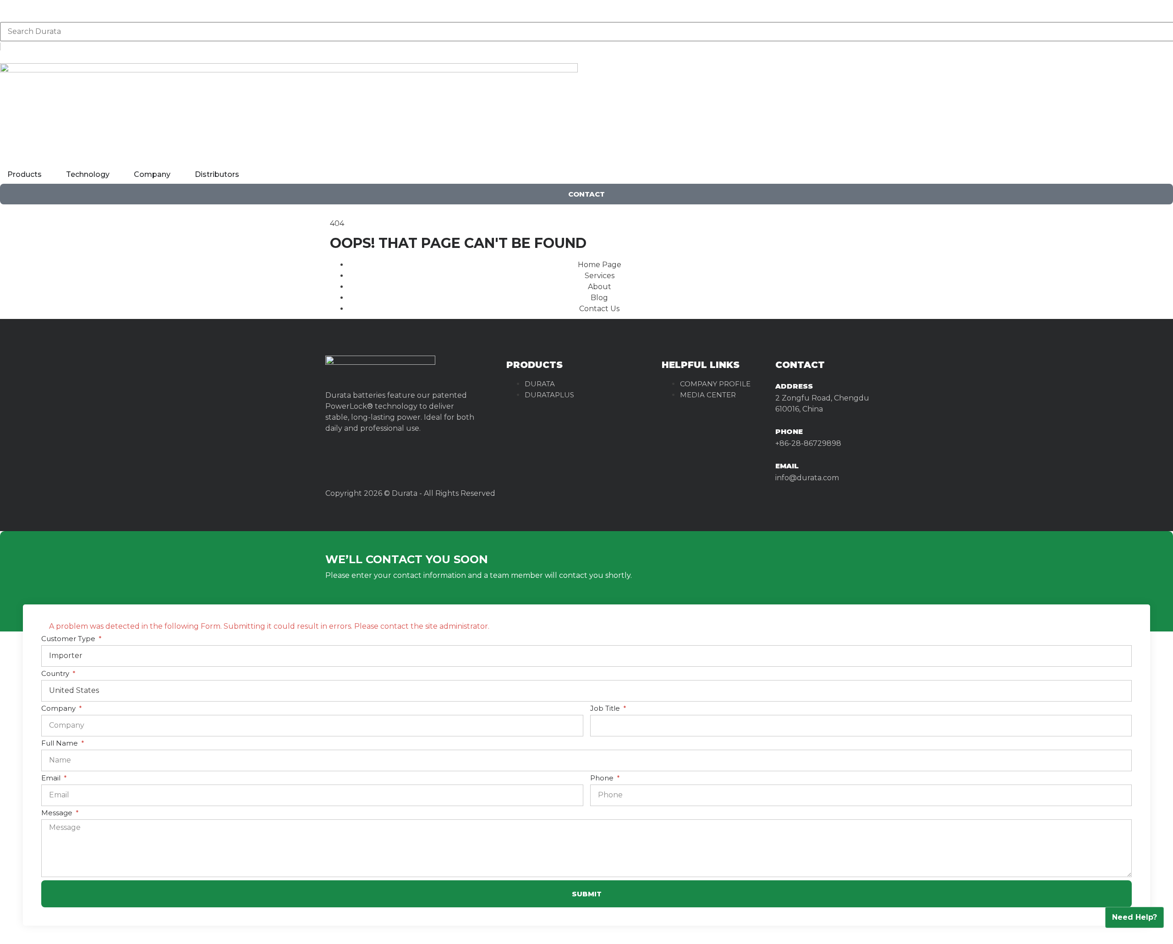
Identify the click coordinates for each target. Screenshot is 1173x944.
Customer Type (69, 639)
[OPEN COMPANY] (176, 174)
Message (57, 813)
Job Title (606, 709)
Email (51, 778)
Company (59, 709)
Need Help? (1134, 917)
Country (56, 674)
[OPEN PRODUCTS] (47, 174)
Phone (789, 431)
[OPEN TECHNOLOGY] (115, 174)
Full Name (60, 743)
